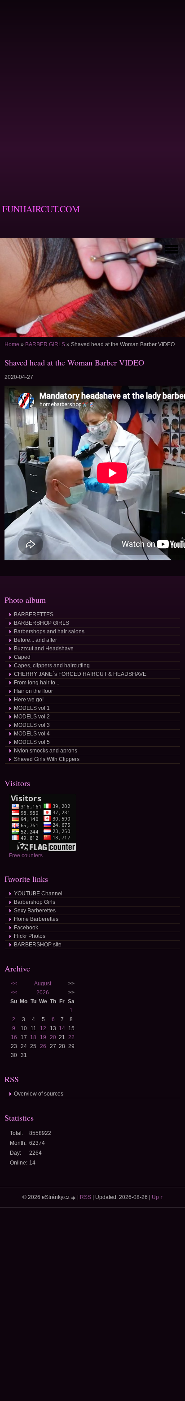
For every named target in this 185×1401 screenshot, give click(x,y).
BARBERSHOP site (38, 944)
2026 (42, 992)
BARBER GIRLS (45, 344)
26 (43, 1046)
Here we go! (29, 699)
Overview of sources (38, 1094)
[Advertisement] (92, 92)
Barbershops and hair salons (49, 631)
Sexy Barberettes (35, 910)
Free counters (26, 855)
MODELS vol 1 (32, 708)
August (42, 983)
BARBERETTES (33, 614)
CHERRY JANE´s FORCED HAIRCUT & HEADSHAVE (80, 674)
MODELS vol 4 (32, 734)
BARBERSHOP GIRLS (41, 623)
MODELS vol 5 (32, 742)
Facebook (26, 927)
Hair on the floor (33, 691)
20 (53, 1037)
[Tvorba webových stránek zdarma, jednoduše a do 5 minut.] (74, 1198)
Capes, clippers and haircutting (52, 665)
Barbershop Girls (34, 902)
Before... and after (35, 640)
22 (71, 1037)
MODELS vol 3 (32, 725)
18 (33, 1037)
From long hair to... (36, 682)
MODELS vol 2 (32, 716)
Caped (22, 657)
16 (14, 1037)
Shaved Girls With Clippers (46, 759)
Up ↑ (157, 1197)
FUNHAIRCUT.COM (41, 209)
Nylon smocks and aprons (45, 751)
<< (14, 983)
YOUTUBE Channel (38, 893)
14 (62, 1028)
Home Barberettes (36, 919)
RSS (85, 1197)
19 (43, 1037)
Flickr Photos (29, 936)
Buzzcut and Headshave (44, 648)
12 (43, 1028)
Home (11, 344)
